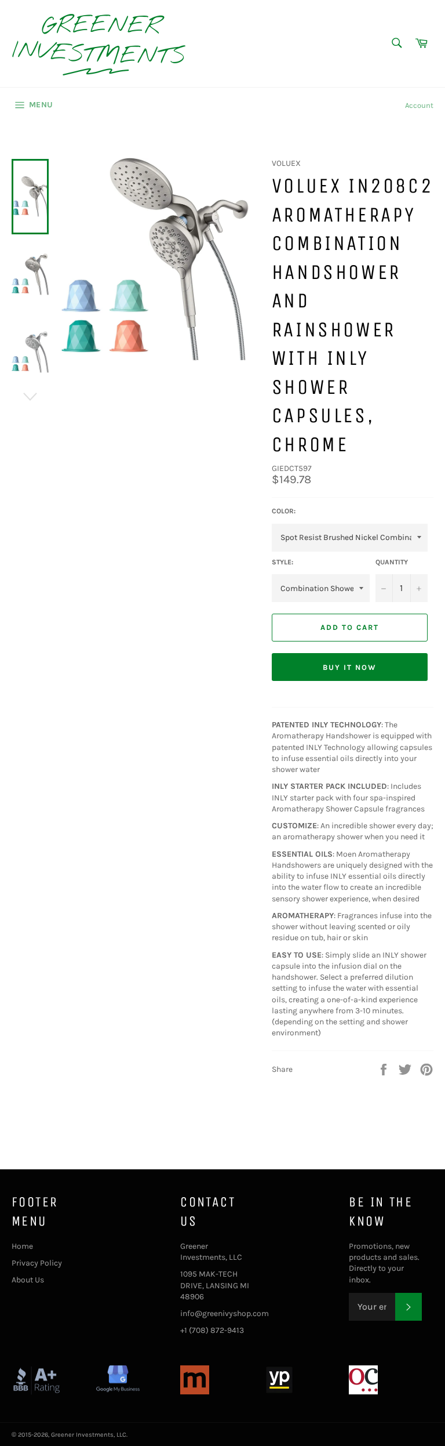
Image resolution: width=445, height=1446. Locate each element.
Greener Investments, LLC (88, 1434)
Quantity (391, 562)
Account (419, 105)
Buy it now (350, 667)
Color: (284, 511)
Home (22, 1246)
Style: (282, 562)
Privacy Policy (37, 1263)
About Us (28, 1280)
